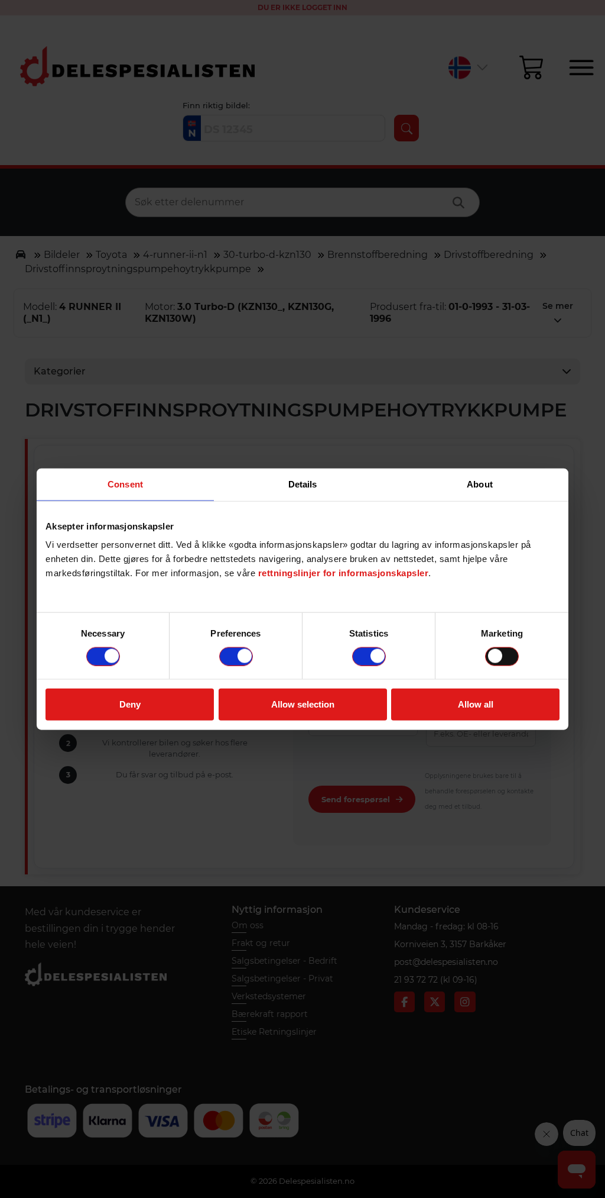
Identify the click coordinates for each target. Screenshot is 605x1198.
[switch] (236, 656)
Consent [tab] (125, 484)
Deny (130, 704)
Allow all (475, 704)
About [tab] (480, 484)
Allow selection (302, 704)
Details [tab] (302, 484)
